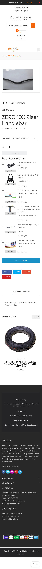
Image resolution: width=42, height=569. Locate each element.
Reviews (26, 291)
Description (16, 291)
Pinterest (6, 276)
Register (17, 10)
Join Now (28, 2)
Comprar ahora (21, 260)
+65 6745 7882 (26, 19)
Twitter (16, 272)
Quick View (10, 171)
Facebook (6, 272)
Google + (26, 272)
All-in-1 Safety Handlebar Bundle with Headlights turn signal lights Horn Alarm (29, 209)
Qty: (3, 147)
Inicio (3, 56)
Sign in (25, 10)
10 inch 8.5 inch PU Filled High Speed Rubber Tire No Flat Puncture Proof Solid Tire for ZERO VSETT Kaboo (21, 364)
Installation (6, 138)
